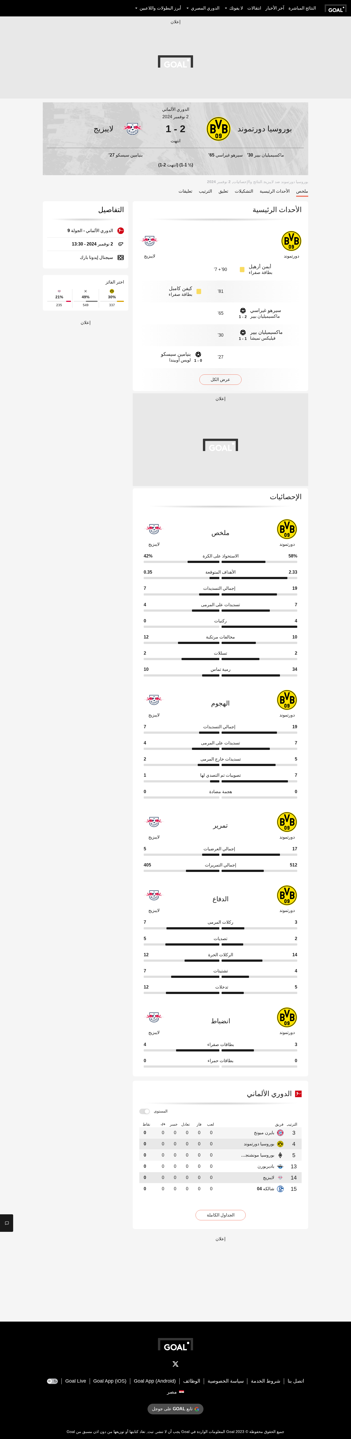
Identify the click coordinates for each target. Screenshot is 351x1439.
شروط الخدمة (265, 1381)
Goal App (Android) (155, 1381)
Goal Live (75, 1381)
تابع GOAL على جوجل (172, 1408)
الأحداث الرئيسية (275, 191)
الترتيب (205, 191)
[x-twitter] (175, 1365)
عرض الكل (220, 379)
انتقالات (254, 8)
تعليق (223, 191)
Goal (230, 1431)
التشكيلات (244, 191)
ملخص (302, 191)
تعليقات (185, 191)
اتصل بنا (296, 1381)
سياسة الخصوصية (226, 1381)
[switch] (144, 1111)
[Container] (255, 128)
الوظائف (191, 1381)
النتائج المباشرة (302, 8)
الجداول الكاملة (220, 1215)
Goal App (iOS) (109, 1381)
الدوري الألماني (175, 109)
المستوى (161, 1111)
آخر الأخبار (274, 8)
